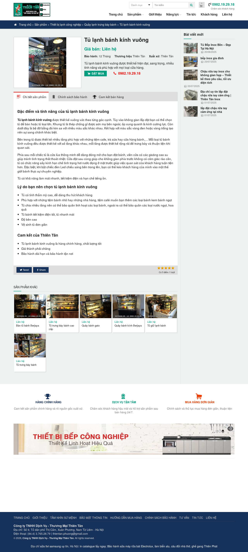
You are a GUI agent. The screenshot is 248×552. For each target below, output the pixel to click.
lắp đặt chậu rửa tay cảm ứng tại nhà (214, 110)
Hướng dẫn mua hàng (126, 518)
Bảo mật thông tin (93, 518)
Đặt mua (97, 73)
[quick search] (191, 5)
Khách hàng (209, 14)
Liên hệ (227, 14)
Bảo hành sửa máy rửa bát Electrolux (130, 546)
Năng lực (172, 14)
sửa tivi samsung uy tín (54, 546)
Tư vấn (184, 518)
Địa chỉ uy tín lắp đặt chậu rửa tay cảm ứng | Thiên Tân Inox (216, 95)
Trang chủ (116, 14)
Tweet (26, 269)
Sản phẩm (134, 14)
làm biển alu (162, 546)
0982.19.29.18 (128, 73)
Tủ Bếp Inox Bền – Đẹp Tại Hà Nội (216, 46)
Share (42, 269)
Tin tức (191, 14)
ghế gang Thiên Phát (204, 546)
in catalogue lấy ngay (93, 546)
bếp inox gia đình (212, 58)
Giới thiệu (155, 14)
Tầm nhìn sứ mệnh (63, 518)
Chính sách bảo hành (160, 518)
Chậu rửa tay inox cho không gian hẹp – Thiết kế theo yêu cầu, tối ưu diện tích (216, 77)
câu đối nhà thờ (180, 546)
